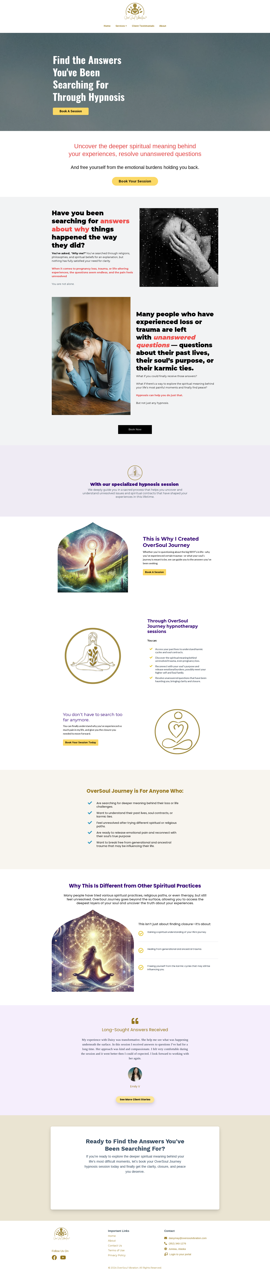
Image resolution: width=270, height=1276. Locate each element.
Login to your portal (180, 1254)
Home (107, 25)
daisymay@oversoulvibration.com (188, 1238)
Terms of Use (116, 1250)
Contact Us (115, 1245)
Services (120, 25)
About (162, 25)
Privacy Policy (117, 1255)
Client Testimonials (143, 25)
